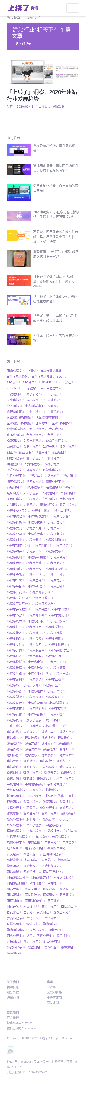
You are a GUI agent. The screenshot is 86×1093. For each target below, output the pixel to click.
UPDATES (48, 382)
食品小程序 (51, 941)
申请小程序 (60, 837)
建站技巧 (32, 737)
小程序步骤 (36, 662)
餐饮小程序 (16, 947)
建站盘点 (50, 749)
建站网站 (67, 755)
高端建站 (68, 947)
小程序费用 (37, 703)
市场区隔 (50, 726)
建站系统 (49, 755)
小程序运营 (16, 714)
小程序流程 (16, 668)
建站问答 (30, 767)
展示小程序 (35, 720)
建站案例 (49, 743)
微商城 (29, 778)
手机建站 (15, 784)
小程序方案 (15, 650)
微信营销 (14, 778)
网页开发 (14, 906)
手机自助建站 (17, 790)
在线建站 (54, 487)
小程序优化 (56, 522)
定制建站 (14, 504)
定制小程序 (68, 499)
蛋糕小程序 (15, 924)
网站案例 (33, 889)
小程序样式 (15, 656)
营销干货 (34, 918)
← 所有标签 (21, 43)
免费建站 (55, 435)
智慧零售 (14, 813)
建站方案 (32, 743)
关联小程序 (32, 446)
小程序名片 (59, 557)
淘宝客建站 (54, 825)
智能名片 (31, 813)
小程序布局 (56, 580)
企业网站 (42, 423)
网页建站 (54, 901)
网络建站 (50, 895)
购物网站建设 (17, 930)
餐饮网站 (35, 947)
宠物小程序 (48, 504)
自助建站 (69, 906)
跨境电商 (57, 930)
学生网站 (50, 499)
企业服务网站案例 (48, 417)
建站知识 (58, 106)
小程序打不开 (38, 621)
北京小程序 (33, 464)
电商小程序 (16, 842)
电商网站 (52, 842)
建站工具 (49, 732)
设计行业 (33, 924)
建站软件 (14, 767)
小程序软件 (57, 708)
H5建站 (32, 371)
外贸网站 (69, 493)
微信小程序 (32, 772)
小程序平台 (16, 586)
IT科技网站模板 (43, 377)
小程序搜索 (35, 638)
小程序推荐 (56, 633)
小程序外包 (35, 569)
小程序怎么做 (36, 615)
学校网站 (33, 499)
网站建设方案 (41, 877)
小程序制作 (56, 540)
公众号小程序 (57, 440)
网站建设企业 (53, 871)
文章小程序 (15, 807)
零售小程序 (45, 935)
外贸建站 (51, 493)
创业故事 (26, 452)
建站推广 (65, 737)
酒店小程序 (15, 935)
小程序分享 (36, 534)
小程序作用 (35, 528)
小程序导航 (15, 580)
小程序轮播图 (36, 708)
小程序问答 (56, 714)
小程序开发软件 (18, 609)
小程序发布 (54, 551)
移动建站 (32, 860)
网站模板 (50, 889)
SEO (61, 377)
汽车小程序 (35, 825)
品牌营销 (69, 475)
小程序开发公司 (18, 598)
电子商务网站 (35, 848)
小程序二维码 (61, 510)
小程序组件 (36, 691)
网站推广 (54, 883)
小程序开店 (41, 609)
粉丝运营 (14, 866)
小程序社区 (51, 685)
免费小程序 (35, 435)
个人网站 (15, 406)
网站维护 (67, 889)
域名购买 (14, 493)
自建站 (29, 912)
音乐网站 (14, 941)
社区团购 (30, 854)
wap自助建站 (51, 388)
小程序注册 (56, 662)
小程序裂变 (15, 697)
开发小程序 (48, 767)
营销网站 (52, 918)
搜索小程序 (35, 796)
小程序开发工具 (43, 598)
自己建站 (14, 912)
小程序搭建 (54, 638)
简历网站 (65, 860)
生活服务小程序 (18, 837)
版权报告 (54, 831)
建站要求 (14, 761)
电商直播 (35, 842)
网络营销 (67, 895)
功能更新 (15, 464)
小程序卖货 (35, 551)
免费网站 (14, 440)
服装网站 (33, 819)
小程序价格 (16, 522)
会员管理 (56, 429)
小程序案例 (55, 656)
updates (14, 388)
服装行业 (50, 819)
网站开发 (37, 883)
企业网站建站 (62, 423)
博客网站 (33, 470)
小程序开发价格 (41, 592)
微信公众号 (68, 767)
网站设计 (33, 895)
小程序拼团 (35, 627)
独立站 (70, 831)
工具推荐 (33, 726)
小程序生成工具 (39, 673)
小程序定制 (35, 574)
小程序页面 (15, 720)
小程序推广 (35, 633)
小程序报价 (15, 627)
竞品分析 (49, 860)
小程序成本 (16, 621)
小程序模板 (16, 662)
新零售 (32, 807)
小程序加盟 (62, 545)
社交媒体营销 (57, 848)
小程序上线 (40, 510)
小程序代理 (16, 516)
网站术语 (15, 889)
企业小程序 (35, 411)
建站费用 (63, 761)
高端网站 (14, 953)
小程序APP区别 (18, 510)
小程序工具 (35, 580)
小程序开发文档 (43, 604)
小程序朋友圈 (36, 650)
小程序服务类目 (60, 650)
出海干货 (50, 446)
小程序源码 (59, 668)
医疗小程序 (53, 464)
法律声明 (13, 997)
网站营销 (15, 895)
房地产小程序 (63, 778)
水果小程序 (15, 825)
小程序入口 (56, 528)
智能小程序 (50, 813)
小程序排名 (15, 633)
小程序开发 (17, 592)
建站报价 (49, 737)
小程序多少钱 (57, 569)
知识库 (51, 987)
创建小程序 (15, 458)
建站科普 (15, 755)
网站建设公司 (18, 877)
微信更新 (68, 772)
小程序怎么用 (59, 615)
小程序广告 (36, 586)
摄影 (72, 796)
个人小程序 (32, 400)
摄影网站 (14, 801)
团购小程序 (15, 371)
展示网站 (53, 720)
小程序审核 (56, 574)
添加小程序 (15, 831)
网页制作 (15, 901)
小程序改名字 (36, 644)
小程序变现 (16, 557)
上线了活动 (32, 394)
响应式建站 (15, 481)
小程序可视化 (38, 557)
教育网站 (50, 801)
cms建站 (66, 382)
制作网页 (54, 458)
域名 (69, 487)
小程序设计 (16, 703)
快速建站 (44, 778)
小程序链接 (36, 714)
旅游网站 (66, 807)
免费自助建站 (33, 440)
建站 (64, 726)
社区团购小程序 (51, 854)
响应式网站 (35, 481)
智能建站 (68, 813)
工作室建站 (15, 726)
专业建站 (14, 400)
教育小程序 (32, 801)
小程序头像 (15, 574)
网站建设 (32, 871)
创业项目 (59, 452)
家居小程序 (68, 504)
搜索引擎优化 (56, 796)
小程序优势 (36, 522)
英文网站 (44, 912)
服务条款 (13, 992)
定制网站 (30, 504)
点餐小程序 (35, 831)
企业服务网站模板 (20, 423)
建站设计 (47, 761)
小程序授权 (54, 627)
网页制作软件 (35, 901)
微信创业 (14, 772)
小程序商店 (56, 563)
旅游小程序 (48, 807)
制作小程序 (35, 458)
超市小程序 (38, 930)
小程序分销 (56, 534)
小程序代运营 (60, 516)
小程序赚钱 (58, 703)
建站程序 (32, 755)
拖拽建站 (53, 790)
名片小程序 (16, 475)
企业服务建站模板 (20, 417)
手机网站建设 (57, 784)
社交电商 (14, 854)
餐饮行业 (51, 947)
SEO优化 (14, 382)
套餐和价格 (54, 992)
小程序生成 (16, 673)
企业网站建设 (17, 429)
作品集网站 (15, 435)
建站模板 (66, 743)
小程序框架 (35, 656)
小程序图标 (15, 569)
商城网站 (15, 487)
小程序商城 (35, 563)
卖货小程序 (15, 470)
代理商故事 (15, 411)
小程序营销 (56, 691)
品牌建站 (35, 475)
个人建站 (52, 400)
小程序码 (14, 685)
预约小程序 (32, 941)
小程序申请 (62, 673)
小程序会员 (15, 528)
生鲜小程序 (41, 837)
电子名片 (15, 848)
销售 (30, 935)
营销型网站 (62, 912)
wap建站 (31, 388)
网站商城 (14, 871)
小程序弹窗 (15, 615)
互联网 (53, 406)
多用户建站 (15, 499)
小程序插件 (15, 638)
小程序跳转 (15, 708)
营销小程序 (15, 918)
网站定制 (53, 1003)
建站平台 (67, 732)
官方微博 (13, 1017)
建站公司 (31, 732)
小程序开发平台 (18, 604)
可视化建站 (51, 470)
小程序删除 (35, 540)
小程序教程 (59, 644)
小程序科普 (16, 691)
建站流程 (33, 749)
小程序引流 (60, 609)
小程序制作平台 (18, 545)
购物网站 (50, 924)
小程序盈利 (15, 679)
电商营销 (70, 842)
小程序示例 (32, 685)
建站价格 (14, 732)
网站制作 (31, 866)
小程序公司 (16, 534)
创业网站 (43, 452)
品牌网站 (51, 475)
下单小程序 (53, 394)
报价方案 (36, 790)
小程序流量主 (38, 668)
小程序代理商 (38, 516)
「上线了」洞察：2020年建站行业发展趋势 (42, 95)
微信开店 (51, 772)
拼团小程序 (15, 796)
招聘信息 (13, 987)
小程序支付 (15, 644)
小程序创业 (15, 540)
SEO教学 (30, 382)
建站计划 (30, 761)
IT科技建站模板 (52, 371)
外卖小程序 (32, 493)
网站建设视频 (17, 883)
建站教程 (15, 743)
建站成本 (15, 737)
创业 (12, 452)
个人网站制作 (35, 406)
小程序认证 (54, 697)
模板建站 (66, 819)
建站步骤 (15, 749)
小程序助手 (15, 551)
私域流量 (15, 860)
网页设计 (31, 906)
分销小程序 (68, 446)
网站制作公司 (52, 866)
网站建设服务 (63, 877)
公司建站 (14, 446)
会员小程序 (38, 429)
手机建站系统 (35, 784)
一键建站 (14, 394)
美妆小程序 (50, 906)
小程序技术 (59, 621)
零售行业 (63, 935)
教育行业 (66, 801)
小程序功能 (41, 545)
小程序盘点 (35, 679)
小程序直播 (55, 679)
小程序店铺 (56, 586)
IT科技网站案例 (18, 377)
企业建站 (55, 411)
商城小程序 (55, 481)
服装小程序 (15, 819)
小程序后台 (15, 563)
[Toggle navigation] (72, 8)
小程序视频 (35, 697)
